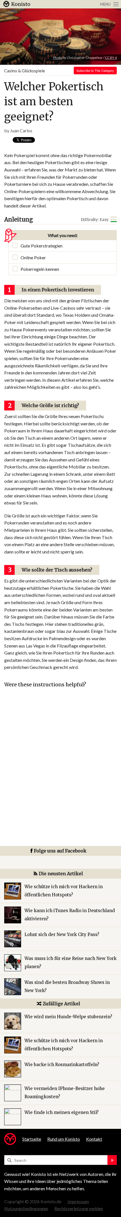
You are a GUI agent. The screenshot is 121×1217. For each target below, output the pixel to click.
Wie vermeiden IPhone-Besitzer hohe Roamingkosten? (64, 1092)
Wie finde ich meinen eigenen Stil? (61, 1112)
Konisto (20, 4)
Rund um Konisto (63, 1139)
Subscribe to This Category (95, 70)
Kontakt (94, 1139)
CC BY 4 (111, 57)
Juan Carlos (21, 130)
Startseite (31, 1139)
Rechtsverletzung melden (78, 1208)
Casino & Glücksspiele (24, 70)
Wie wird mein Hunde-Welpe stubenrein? (68, 1016)
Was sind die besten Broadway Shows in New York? (67, 986)
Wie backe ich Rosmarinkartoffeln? (61, 1064)
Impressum (78, 1201)
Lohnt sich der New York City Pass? (61, 934)
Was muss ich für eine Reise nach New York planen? (70, 962)
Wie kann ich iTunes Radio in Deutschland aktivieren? (69, 914)
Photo (57, 57)
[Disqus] (60, 775)
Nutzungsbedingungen (26, 1208)
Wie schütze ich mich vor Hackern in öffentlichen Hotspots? (63, 890)
